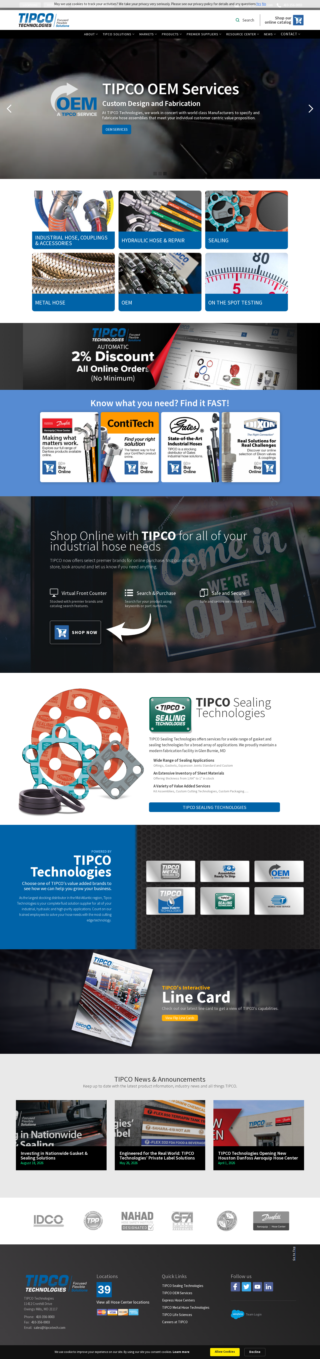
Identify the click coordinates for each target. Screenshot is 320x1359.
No (264, 4)
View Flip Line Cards (179, 1018)
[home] (44, 20)
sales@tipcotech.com (49, 1327)
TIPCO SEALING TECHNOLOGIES (214, 807)
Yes (258, 4)
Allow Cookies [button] (225, 1352)
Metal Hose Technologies (109, 129)
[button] (92, 34)
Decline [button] (254, 1352)
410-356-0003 (45, 1317)
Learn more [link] (181, 1352)
